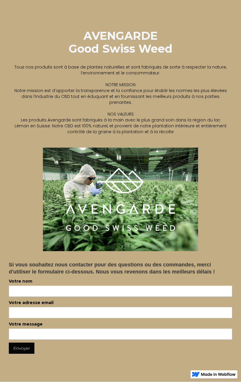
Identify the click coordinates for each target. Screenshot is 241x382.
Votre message (26, 324)
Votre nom (20, 281)
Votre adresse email (31, 302)
